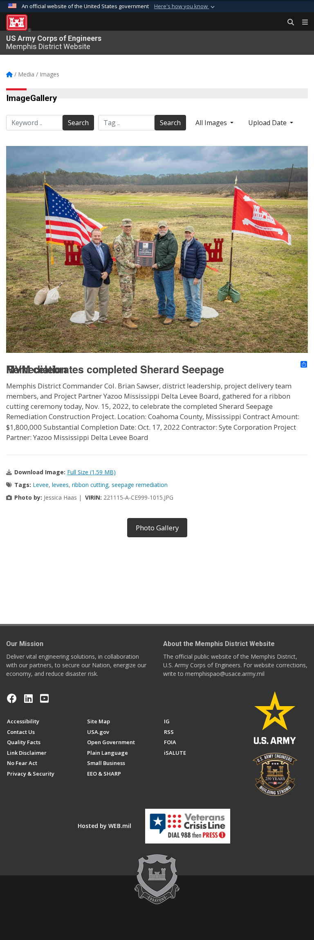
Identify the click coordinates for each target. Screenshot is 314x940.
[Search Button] (288, 22)
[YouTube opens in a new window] (44, 698)
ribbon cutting (90, 485)
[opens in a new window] (28, 698)
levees (60, 485)
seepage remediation (140, 485)
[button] (185, 6)
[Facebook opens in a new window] (12, 698)
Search (78, 122)
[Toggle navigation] (302, 22)
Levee (41, 485)
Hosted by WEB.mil (104, 826)
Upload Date (268, 122)
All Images (212, 122)
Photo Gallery (157, 527)
